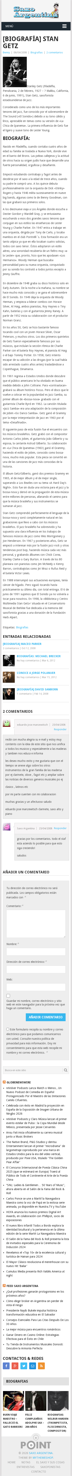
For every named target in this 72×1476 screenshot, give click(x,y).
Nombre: (12, 944)
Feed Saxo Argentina (22, 1286)
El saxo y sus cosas (50, 1462)
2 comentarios (54, 52)
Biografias (37, 52)
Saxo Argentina (41, 1453)
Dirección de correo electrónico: (26, 962)
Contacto (38, 1471)
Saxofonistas (50, 1467)
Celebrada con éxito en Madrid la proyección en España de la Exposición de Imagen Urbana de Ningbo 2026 (35, 1109)
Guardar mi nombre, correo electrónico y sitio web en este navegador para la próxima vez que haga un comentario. (35, 1004)
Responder (60, 729)
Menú (9, 26)
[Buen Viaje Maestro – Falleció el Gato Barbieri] (13, 1401)
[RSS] (41, 1365)
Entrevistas (26, 1467)
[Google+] (15, 1365)
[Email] (32, 1365)
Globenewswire (19, 1082)
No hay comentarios (28, 660)
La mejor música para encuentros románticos (33, 1329)
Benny (6, 52)
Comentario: (14, 906)
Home (12, 1462)
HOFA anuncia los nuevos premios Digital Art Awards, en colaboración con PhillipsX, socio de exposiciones (35, 1216)
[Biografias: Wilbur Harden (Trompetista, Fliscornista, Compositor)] (58, 1401)
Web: (9, 979)
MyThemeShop (43, 1457)
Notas (25, 1462)
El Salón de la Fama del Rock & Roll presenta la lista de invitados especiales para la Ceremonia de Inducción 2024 (37, 1243)
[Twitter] (23, 1365)
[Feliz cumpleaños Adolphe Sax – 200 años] (35, 1401)
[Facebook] (6, 1365)
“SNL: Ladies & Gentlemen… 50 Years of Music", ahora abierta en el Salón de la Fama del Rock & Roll (35, 1189)
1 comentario (24, 693)
